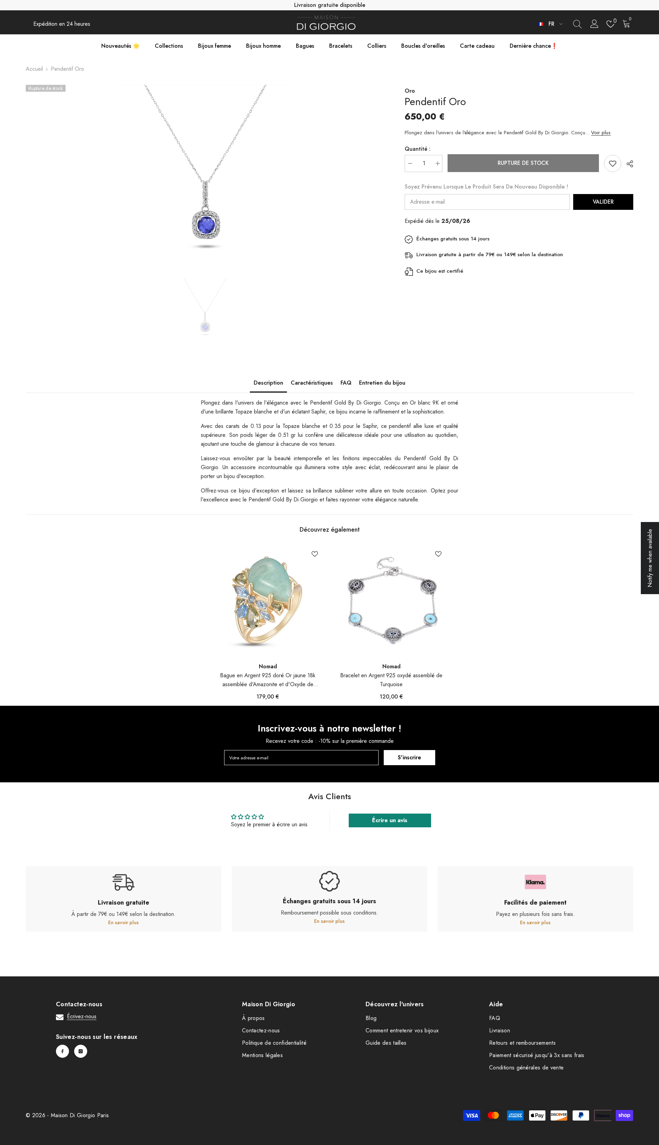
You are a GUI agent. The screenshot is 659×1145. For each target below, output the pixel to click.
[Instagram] (80, 1051)
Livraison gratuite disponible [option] (329, 5)
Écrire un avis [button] (389, 820)
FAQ (345, 383)
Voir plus (601, 132)
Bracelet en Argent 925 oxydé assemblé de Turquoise (391, 679)
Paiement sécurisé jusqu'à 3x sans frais (536, 1055)
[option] (205, 171)
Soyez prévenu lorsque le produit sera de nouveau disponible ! (486, 187)
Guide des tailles (386, 1043)
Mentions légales (262, 1055)
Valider (603, 202)
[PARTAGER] (627, 164)
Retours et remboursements (522, 1043)
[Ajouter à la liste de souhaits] (612, 163)
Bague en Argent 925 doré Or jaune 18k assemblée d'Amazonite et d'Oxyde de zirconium (267, 680)
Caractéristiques (312, 383)
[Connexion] (594, 24)
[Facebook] (62, 1051)
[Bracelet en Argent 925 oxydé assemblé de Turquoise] (391, 600)
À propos (253, 1018)
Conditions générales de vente (526, 1068)
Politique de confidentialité (274, 1043)
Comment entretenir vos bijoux (402, 1030)
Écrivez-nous (81, 1016)
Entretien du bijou (382, 383)
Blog (371, 1018)
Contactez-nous (261, 1030)
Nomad (268, 666)
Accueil (34, 69)
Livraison (499, 1030)
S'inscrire (409, 757)
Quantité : (417, 149)
